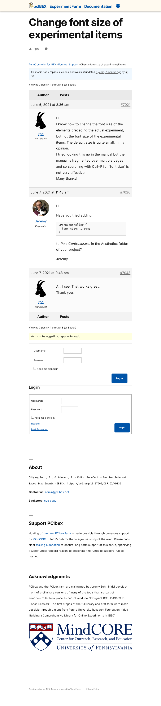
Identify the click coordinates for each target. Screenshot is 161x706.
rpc (36, 49)
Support (73, 64)
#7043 (125, 273)
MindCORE (40, 539)
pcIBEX (40, 6)
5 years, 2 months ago (108, 72)
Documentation (98, 6)
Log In (119, 378)
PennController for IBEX (42, 64)
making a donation (48, 544)
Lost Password (39, 429)
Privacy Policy (92, 689)
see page (50, 500)
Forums (62, 64)
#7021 (125, 105)
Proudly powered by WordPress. (66, 689)
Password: (40, 360)
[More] (118, 6)
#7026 (125, 192)
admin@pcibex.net (57, 492)
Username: (40, 350)
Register (35, 423)
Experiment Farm (65, 6)
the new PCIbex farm (57, 533)
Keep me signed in (47, 368)
